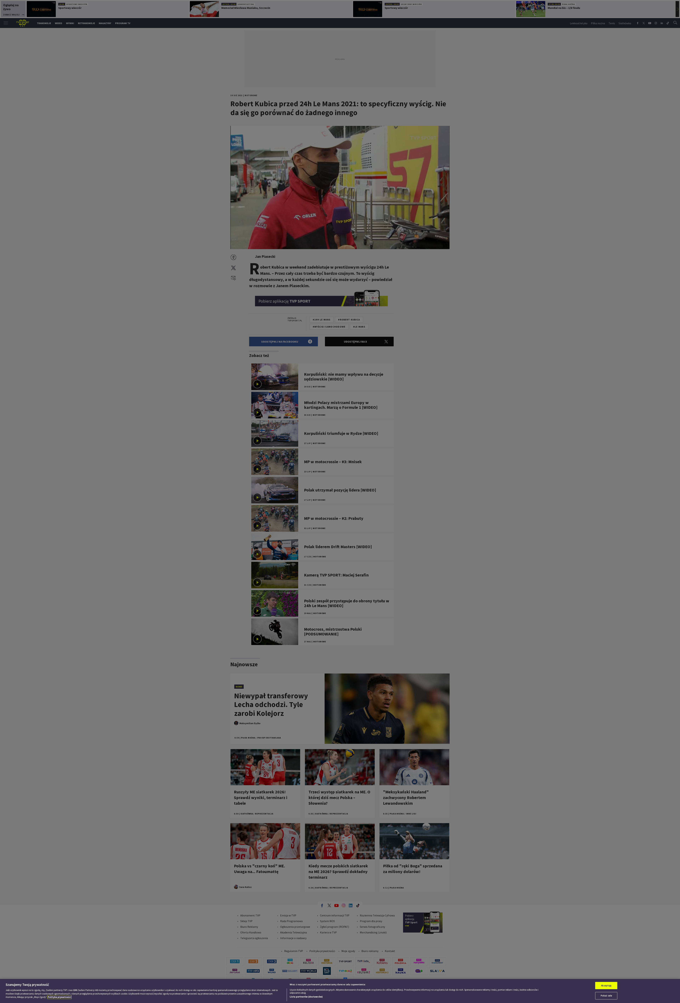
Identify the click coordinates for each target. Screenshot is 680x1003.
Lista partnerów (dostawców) (306, 996)
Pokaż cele (606, 995)
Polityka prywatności (59, 997)
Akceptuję (606, 985)
